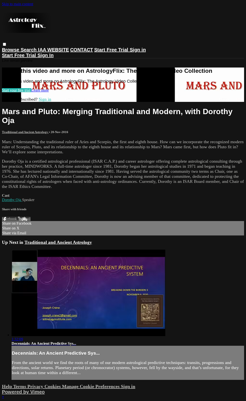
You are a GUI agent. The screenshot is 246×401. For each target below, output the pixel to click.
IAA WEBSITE (53, 49)
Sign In (45, 55)
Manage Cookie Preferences (91, 386)
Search (29, 49)
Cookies (53, 386)
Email (26, 219)
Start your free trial (16, 90)
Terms (20, 386)
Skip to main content (17, 4)
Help (7, 386)
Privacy (35, 386)
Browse (11, 49)
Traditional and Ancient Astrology (25, 132)
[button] (4, 44)
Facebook (10, 219)
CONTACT (81, 49)
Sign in (138, 49)
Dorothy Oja (12, 200)
